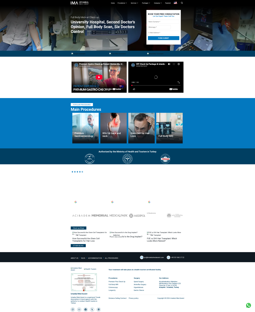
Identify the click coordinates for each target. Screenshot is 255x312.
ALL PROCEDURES (111, 258)
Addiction (116, 235)
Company (157, 3)
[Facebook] (86, 310)
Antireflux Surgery (140, 284)
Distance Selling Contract (118, 298)
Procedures (121, 3)
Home (113, 3)
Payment (168, 3)
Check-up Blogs (78, 228)
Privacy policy (133, 298)
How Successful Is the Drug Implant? (126, 236)
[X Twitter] (92, 310)
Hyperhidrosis (138, 287)
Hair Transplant (81, 235)
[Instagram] (73, 310)
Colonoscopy (113, 287)
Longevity (112, 290)
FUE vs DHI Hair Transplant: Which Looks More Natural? (162, 239)
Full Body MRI (113, 284)
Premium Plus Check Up (117, 282)
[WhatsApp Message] (249, 305)
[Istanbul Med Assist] (80, 4)
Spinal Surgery (139, 282)
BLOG (83, 258)
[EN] (175, 3)
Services (133, 3)
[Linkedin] (99, 310)
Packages (145, 3)
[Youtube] (79, 310)
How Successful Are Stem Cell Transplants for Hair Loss (86, 239)
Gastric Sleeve (139, 290)
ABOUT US (74, 258)
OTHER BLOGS (78, 246)
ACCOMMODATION (95, 258)
